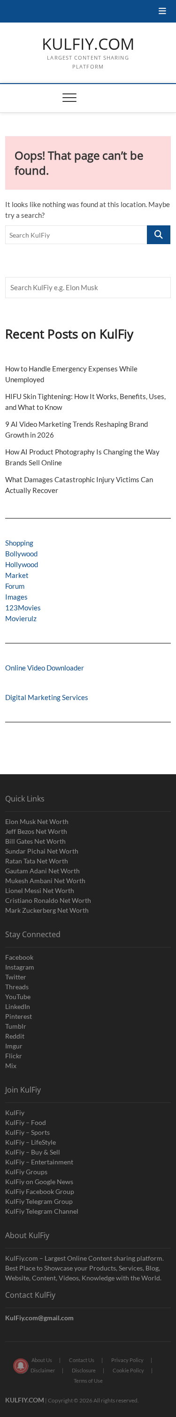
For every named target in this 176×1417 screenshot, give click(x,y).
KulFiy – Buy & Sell (32, 1152)
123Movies (23, 607)
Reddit (14, 1036)
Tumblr (15, 1026)
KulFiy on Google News (39, 1182)
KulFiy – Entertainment (39, 1162)
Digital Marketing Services (46, 697)
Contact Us (81, 1360)
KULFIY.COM (88, 44)
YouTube (18, 997)
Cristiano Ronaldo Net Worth (48, 900)
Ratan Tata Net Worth (36, 861)
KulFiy (14, 1113)
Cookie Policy (128, 1370)
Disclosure (84, 1370)
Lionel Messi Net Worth (39, 890)
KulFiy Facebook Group (39, 1191)
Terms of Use (88, 1381)
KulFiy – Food (25, 1122)
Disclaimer (43, 1370)
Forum (14, 586)
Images (16, 597)
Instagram (19, 967)
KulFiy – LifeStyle (30, 1142)
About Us (41, 1360)
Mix (10, 1066)
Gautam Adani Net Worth (42, 871)
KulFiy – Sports (27, 1132)
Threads (17, 987)
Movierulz (21, 618)
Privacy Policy (127, 1360)
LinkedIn (17, 1006)
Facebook (19, 957)
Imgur (14, 1046)
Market (17, 575)
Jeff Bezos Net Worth (36, 831)
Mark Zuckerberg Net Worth (47, 910)
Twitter (15, 977)
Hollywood (21, 564)
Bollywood (21, 553)
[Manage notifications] (20, 1365)
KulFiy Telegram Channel (41, 1211)
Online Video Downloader (44, 667)
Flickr (13, 1056)
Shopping (19, 543)
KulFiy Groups (26, 1172)
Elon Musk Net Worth (37, 821)
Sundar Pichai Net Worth (41, 851)
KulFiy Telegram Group (39, 1201)
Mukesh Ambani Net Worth (45, 881)
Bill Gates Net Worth (35, 841)
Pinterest (18, 1016)
